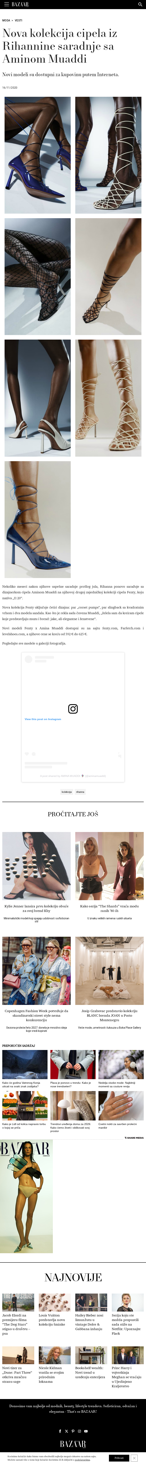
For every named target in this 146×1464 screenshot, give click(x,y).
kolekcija (67, 792)
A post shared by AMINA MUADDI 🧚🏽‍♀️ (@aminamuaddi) (73, 775)
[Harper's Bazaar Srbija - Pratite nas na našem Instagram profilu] (79, 1431)
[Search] (140, 5)
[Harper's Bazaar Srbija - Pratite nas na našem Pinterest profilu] (73, 1431)
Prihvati (119, 1458)
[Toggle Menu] (6, 4)
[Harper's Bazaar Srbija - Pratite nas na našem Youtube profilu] (86, 1431)
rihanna (80, 792)
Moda (6, 20)
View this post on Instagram (43, 719)
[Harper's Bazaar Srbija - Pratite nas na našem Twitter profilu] (66, 1431)
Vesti (18, 20)
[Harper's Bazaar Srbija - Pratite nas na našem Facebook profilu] (60, 1431)
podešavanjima (82, 1459)
